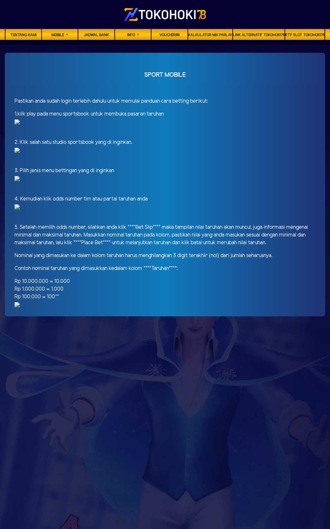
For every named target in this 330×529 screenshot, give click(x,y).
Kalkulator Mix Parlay (210, 35)
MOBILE (58, 35)
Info (131, 35)
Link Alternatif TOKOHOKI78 (259, 35)
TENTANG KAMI (23, 35)
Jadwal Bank (96, 35)
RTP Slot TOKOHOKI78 (305, 35)
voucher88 (170, 35)
